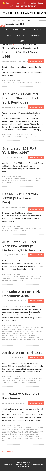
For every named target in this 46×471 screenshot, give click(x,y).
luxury (21, 333)
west (4, 341)
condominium (16, 278)
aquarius (5, 329)
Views (28, 339)
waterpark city (37, 339)
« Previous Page (8, 451)
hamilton (14, 333)
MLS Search (21, 35)
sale (37, 335)
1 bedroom (17, 228)
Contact (9, 35)
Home (6, 29)
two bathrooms (29, 337)
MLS (31, 82)
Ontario (5, 230)
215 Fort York (38, 327)
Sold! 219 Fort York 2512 (22, 353)
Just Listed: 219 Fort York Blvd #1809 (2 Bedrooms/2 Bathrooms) (22, 246)
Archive (26, 29)
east (27, 331)
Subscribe (37, 29)
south (4, 337)
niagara (35, 333)
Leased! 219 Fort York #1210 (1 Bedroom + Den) (20, 198)
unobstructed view (18, 339)
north (4, 335)
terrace (11, 337)
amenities (24, 178)
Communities (35, 35)
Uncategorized (27, 135)
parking (31, 180)
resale (14, 280)
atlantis (13, 329)
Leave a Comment (36, 61)
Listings (23, 41)
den (36, 178)
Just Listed (19, 180)
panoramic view (20, 335)
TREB (28, 230)
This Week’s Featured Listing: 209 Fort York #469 (20, 52)
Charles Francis (21, 61)
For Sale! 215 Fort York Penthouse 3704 (21, 294)
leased (36, 228)
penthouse (31, 335)
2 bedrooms (27, 327)
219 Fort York (37, 378)
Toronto (37, 82)
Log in (2, 26)
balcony (20, 329)
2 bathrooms (17, 327)
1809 (14, 276)
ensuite (33, 331)
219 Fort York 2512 (9, 380)
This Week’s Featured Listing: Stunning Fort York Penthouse (20, 98)
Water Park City (8, 182)
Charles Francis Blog (23, 14)
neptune (28, 333)
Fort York (26, 82)
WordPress (20, 466)
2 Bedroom (17, 178)
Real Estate (16, 80)
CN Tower (27, 329)
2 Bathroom (20, 276)
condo (15, 137)
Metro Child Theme (21, 464)
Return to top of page (23, 462)
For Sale (24, 278)
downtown (17, 82)
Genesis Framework (36, 464)
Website (15, 29)
